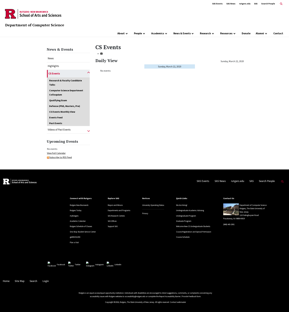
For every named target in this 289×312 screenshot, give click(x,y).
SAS (256, 3)
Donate (246, 33)
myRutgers (74, 216)
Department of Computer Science (34, 25)
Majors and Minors (115, 205)
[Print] (101, 53)
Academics (157, 33)
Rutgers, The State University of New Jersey (137, 302)
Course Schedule (183, 237)
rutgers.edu (244, 3)
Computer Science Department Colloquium (66, 92)
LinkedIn (118, 264)
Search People (268, 3)
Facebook (61, 264)
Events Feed (55, 117)
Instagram (99, 264)
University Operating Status (153, 205)
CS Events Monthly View (62, 111)
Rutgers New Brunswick (79, 205)
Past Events (55, 123)
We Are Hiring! (181, 205)
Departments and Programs (119, 210)
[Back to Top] (282, 304)
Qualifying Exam (58, 100)
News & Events (182, 33)
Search (33, 281)
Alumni (260, 33)
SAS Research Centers (116, 216)
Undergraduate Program (186, 216)
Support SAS (113, 226)
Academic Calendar (78, 221)
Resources (226, 33)
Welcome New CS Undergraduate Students (193, 226)
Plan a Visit (74, 242)
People (138, 33)
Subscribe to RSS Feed (60, 157)
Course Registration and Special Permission (193, 232)
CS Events (54, 73)
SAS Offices (112, 221)
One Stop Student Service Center (83, 232)
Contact (278, 33)
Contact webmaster (178, 302)
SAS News (230, 3)
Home (6, 281)
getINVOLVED (75, 237)
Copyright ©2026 (112, 302)
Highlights (53, 66)
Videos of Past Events (59, 129)
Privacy (145, 213)
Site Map (19, 281)
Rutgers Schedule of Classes (81, 226)
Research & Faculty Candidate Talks (65, 82)
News (51, 58)
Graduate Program (183, 221)
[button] (88, 73)
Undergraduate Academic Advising (190, 210)
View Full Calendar (56, 153)
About (121, 33)
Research (205, 33)
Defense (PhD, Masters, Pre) (64, 106)
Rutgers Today (75, 210)
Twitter (77, 264)
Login (45, 281)
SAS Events (217, 3)
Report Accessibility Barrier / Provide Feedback (177, 296)
